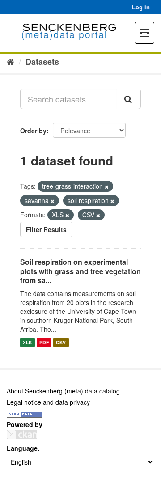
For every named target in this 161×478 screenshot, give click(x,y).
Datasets (42, 62)
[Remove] (107, 186)
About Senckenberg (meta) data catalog (63, 390)
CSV (61, 342)
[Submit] (129, 99)
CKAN (22, 434)
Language (22, 448)
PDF (44, 342)
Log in (141, 7)
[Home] (10, 61)
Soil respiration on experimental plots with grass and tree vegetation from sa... (80, 271)
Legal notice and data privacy (48, 402)
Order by (33, 130)
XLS (27, 342)
